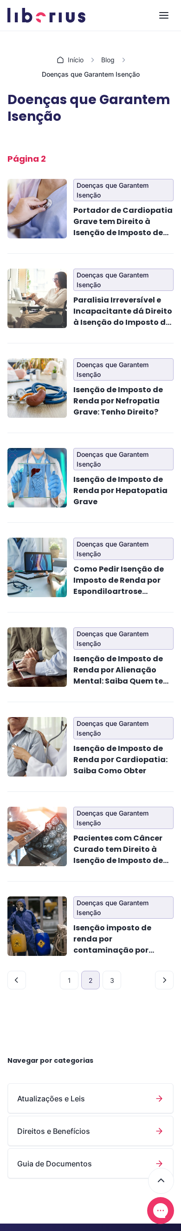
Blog (108, 60)
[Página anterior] (16, 980)
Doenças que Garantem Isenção (113, 190)
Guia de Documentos (54, 1163)
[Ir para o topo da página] (161, 1181)
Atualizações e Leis (51, 1098)
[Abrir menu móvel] (164, 15)
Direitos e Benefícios (53, 1131)
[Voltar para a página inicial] (46, 15)
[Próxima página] (164, 980)
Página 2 (26, 158)
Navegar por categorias (50, 1060)
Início (76, 60)
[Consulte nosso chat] (160, 1210)
